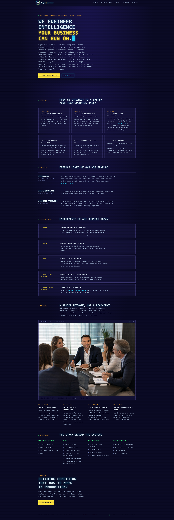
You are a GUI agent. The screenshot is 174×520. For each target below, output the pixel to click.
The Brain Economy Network (77, 290)
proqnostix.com (121, 123)
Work (110, 2)
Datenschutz (95, 515)
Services (96, 2)
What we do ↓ (68, 75)
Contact (135, 2)
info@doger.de (46, 502)
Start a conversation (49, 75)
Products (104, 2)
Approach (117, 2)
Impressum (86, 515)
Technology (126, 2)
